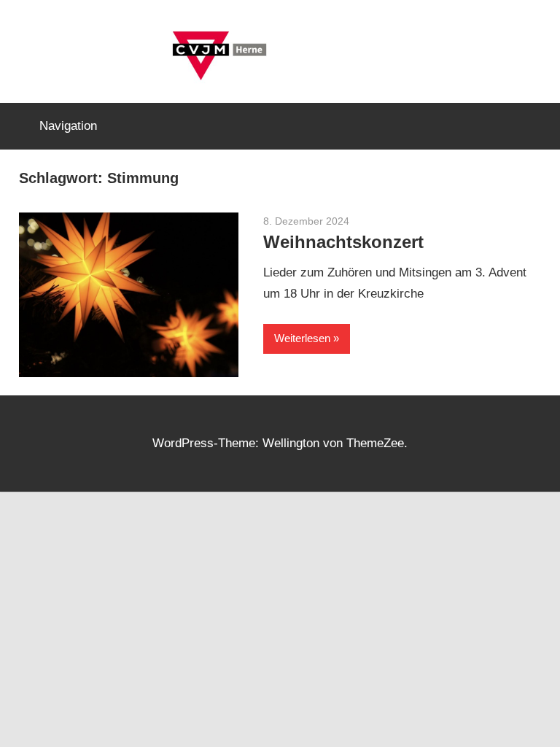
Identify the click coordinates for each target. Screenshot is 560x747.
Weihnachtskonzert (343, 242)
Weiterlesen (302, 338)
